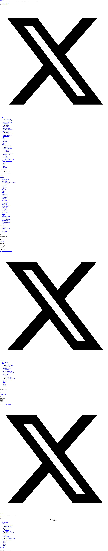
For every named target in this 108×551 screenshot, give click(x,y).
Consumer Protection (4, 184)
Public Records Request (6, 128)
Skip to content (2, 0)
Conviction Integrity (6, 123)
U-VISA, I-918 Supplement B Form (10, 159)
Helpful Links (7, 124)
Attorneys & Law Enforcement (7, 135)
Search (1, 550)
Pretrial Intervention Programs (9, 146)
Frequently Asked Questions (7, 149)
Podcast (4, 140)
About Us (3, 134)
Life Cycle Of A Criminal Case (7, 152)
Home (2, 117)
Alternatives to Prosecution (7, 119)
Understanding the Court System (9, 127)
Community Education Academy (7, 122)
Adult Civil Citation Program (9, 120)
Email (1, 400)
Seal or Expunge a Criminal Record (8, 129)
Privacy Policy (2, 516)
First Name (1, 245)
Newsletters (4, 165)
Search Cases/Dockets (5, 197)
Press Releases (5, 141)
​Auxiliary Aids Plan (7, 132)
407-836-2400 (2, 241)
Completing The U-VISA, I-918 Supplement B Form (9, 182)
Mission (4, 137)
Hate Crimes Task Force (6, 126)
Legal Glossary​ (7, 125)
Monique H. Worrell (4, 227)
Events (4, 139)
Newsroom (3, 138)
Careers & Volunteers (6, 136)
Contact (1, 225)
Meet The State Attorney (5, 143)
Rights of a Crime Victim (8, 133)
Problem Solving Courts (8, 121)
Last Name (1, 399)
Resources (3, 118)
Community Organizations (5, 183)
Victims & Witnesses (6, 131)
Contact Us (4, 162)
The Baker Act (5, 156)
